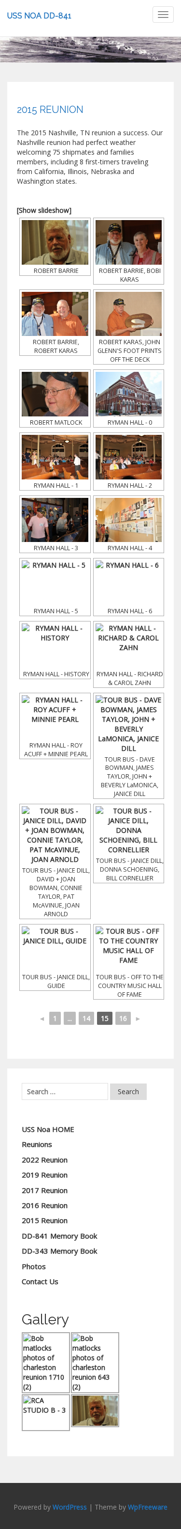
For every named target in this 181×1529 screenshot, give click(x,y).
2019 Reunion (45, 1174)
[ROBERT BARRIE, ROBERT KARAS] (55, 314)
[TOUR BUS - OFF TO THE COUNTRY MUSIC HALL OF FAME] (129, 948)
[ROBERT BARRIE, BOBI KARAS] (129, 242)
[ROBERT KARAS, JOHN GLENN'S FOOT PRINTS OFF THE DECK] (129, 314)
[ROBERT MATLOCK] (55, 394)
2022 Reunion (45, 1159)
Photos (34, 1266)
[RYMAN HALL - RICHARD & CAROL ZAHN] (129, 645)
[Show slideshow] (44, 210)
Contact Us (40, 1281)
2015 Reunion (45, 1220)
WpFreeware (147, 1507)
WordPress (70, 1507)
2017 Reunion (45, 1190)
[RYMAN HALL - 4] (129, 520)
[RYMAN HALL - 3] (55, 520)
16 (123, 1018)
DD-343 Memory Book (59, 1251)
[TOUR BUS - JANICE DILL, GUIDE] (55, 948)
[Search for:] (65, 1091)
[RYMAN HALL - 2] (129, 457)
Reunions (37, 1144)
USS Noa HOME (48, 1129)
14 (86, 1018)
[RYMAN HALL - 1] (55, 457)
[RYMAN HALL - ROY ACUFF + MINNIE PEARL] (55, 717)
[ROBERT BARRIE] (55, 242)
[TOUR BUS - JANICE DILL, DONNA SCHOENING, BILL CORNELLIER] (129, 830)
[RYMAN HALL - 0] (129, 394)
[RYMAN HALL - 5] (55, 582)
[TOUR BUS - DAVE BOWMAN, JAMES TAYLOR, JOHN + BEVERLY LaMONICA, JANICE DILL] (129, 724)
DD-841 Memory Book (59, 1236)
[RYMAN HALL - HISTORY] (55, 645)
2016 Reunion (45, 1205)
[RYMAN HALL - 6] (129, 582)
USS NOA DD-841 (39, 15)
